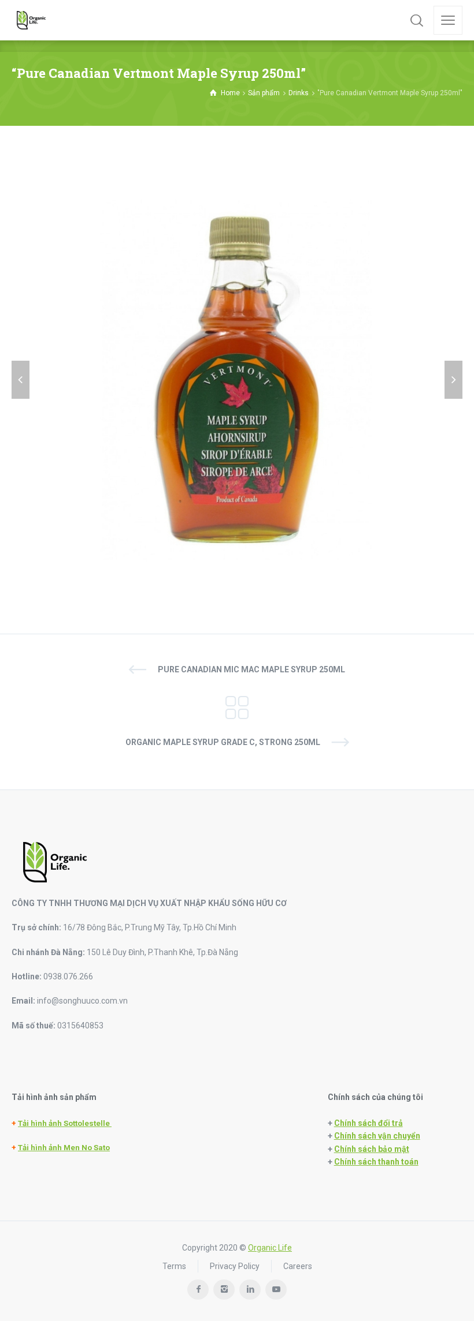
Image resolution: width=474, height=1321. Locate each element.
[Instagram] (224, 1289)
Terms (174, 1266)
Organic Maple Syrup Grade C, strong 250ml (222, 742)
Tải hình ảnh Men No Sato (64, 1147)
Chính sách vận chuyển (377, 1135)
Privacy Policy (235, 1266)
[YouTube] (276, 1289)
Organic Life (270, 1247)
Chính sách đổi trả (368, 1123)
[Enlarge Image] (237, 380)
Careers (297, 1266)
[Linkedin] (250, 1289)
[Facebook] (198, 1289)
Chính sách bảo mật (371, 1149)
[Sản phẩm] (237, 705)
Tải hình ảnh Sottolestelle (65, 1123)
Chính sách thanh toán (376, 1161)
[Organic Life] (31, 20)
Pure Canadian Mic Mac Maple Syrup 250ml (251, 669)
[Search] (417, 20)
